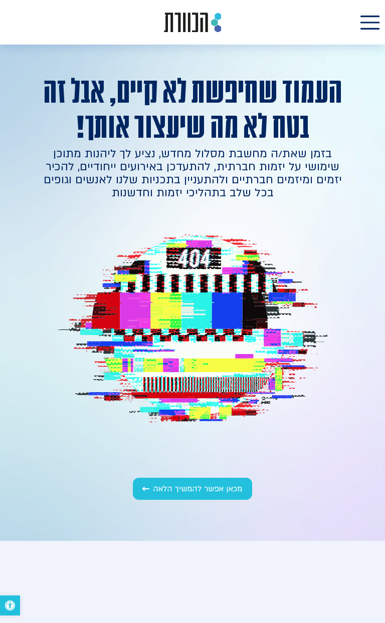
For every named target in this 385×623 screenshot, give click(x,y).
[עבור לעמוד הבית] (192, 22)
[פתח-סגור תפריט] (370, 23)
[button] (10, 605)
